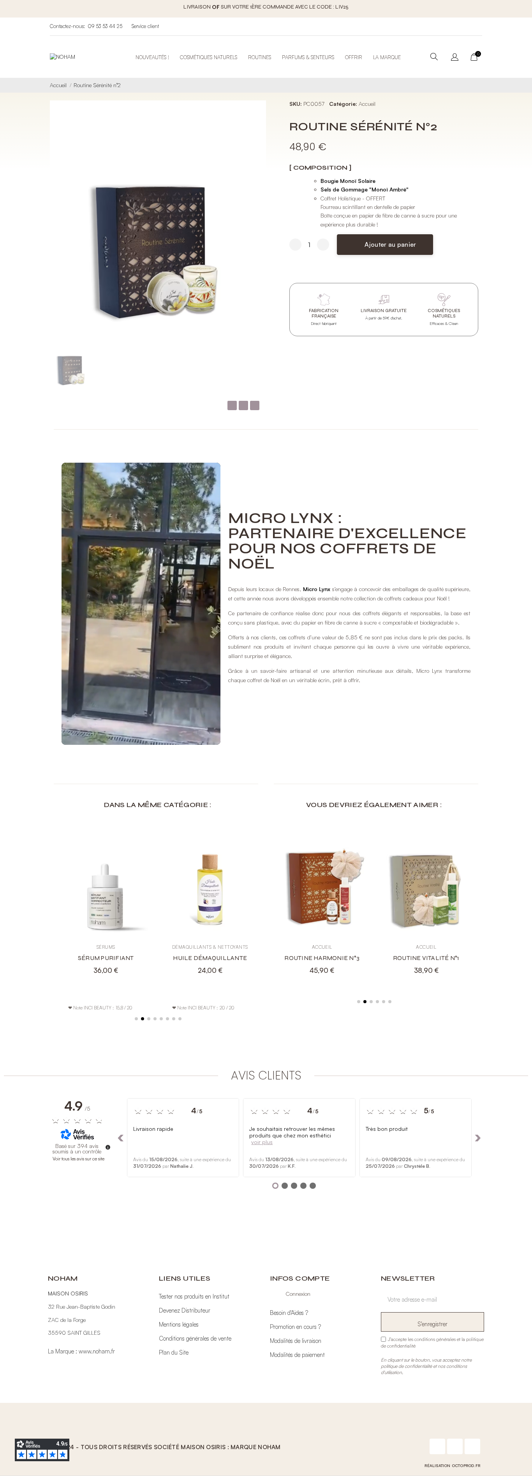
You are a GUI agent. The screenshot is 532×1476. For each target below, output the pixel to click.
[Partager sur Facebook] (232, 405)
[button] (385, 244)
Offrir (353, 57)
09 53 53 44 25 (105, 26)
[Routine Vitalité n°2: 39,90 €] (477, 902)
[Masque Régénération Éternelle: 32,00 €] (261, 902)
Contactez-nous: (67, 26)
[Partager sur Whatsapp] (254, 405)
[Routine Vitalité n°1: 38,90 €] (373, 902)
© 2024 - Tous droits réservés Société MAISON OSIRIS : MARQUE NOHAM (166, 1447)
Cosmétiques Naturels (208, 57)
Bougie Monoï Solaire (348, 180)
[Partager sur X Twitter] (243, 405)
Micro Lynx (317, 589)
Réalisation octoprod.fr (452, 1465)
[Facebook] (437, 1446)
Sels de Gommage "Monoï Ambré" (365, 189)
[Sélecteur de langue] (454, 57)
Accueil (367, 103)
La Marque (387, 57)
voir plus (262, 1142)
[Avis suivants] (477, 1137)
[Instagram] (455, 1446)
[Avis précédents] (120, 1137)
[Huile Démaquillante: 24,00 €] (156, 902)
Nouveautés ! (152, 57)
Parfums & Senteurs (308, 57)
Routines (259, 57)
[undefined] (108, 1147)
